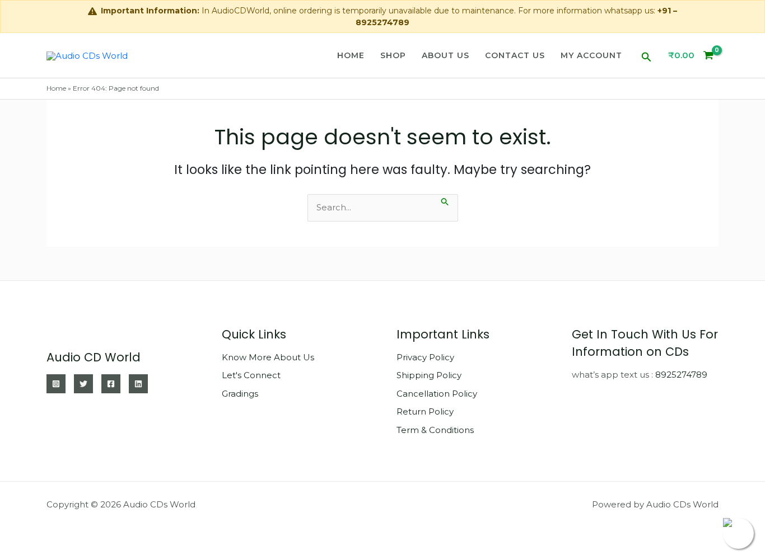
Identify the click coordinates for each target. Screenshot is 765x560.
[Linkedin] (138, 383)
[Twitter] (83, 383)
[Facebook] (110, 383)
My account (591, 55)
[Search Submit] (445, 200)
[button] (646, 55)
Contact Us (515, 55)
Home (351, 55)
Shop (393, 55)
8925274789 (681, 374)
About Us (445, 55)
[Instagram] (56, 383)
